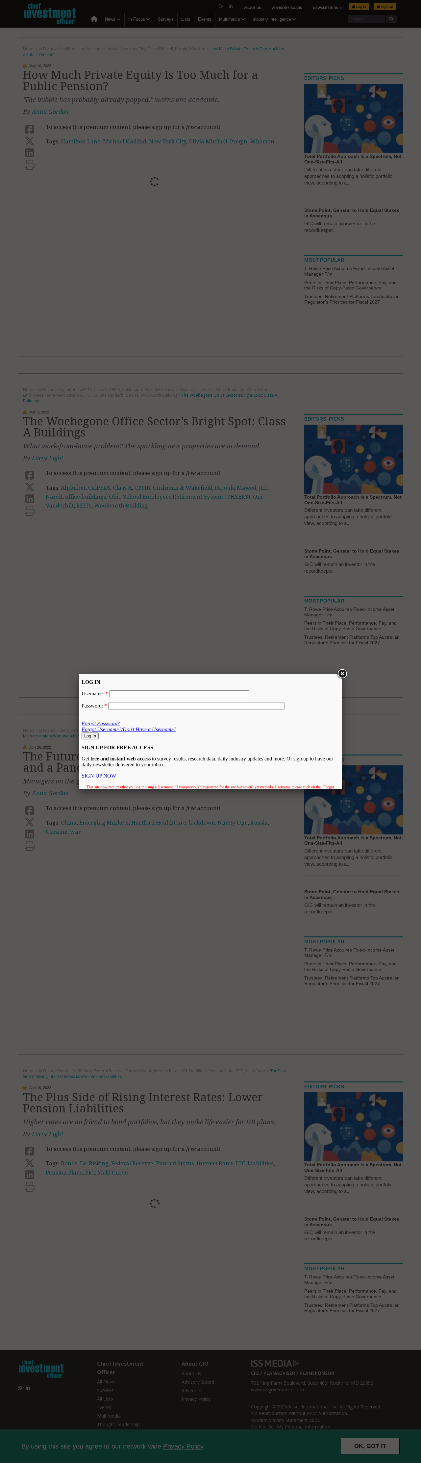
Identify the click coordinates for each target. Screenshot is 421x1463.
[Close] (342, 674)
